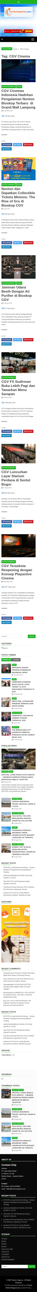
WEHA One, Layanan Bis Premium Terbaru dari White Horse (22, 703)
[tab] (6, 659)
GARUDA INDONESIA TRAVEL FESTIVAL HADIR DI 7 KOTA (23, 804)
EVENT (14, 798)
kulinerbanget (8, 992)
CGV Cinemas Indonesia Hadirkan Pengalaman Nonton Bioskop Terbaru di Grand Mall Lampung (18, 99)
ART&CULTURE (7, 1249)
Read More (4, 134)
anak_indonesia (8, 979)
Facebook (7, 144)
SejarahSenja (8, 973)
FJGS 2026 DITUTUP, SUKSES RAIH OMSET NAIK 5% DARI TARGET (17, 987)
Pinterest (29, 144)
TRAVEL (15, 827)
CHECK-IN (5, 1252)
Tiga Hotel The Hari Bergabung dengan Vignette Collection (22, 818)
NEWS (19, 86)
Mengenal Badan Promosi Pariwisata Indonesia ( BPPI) (21, 670)
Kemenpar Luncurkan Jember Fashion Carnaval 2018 (22, 718)
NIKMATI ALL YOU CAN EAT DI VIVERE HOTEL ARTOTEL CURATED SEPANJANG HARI (19, 995)
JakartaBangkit (8, 984)
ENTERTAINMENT (8, 86)
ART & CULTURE (17, 712)
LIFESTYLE (15, 727)
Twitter (18, 144)
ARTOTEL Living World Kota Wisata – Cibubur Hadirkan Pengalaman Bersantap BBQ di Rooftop (18, 777)
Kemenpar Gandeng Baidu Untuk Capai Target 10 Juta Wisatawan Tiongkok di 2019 (23, 687)
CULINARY (5, 1254)
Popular (6, 660)
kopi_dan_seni (8, 1000)
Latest (16, 660)
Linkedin (7, 149)
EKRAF (4, 1246)
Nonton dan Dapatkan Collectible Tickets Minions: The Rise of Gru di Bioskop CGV (18, 197)
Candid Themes (25, 1288)
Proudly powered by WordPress (15, 1285)
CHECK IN (5, 771)
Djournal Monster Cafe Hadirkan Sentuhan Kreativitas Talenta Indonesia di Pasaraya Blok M (17, 1003)
